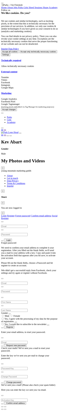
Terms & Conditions (16, 183)
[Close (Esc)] (2, 406)
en (5, 130)
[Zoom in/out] (5, 406)
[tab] (29, 60)
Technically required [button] (11, 60)
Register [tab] (11, 216)
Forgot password (22, 216)
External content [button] (9, 72)
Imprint (4, 49)
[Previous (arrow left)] (2, 409)
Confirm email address (41, 216)
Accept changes (9, 109)
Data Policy (13, 49)
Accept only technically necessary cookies (38, 52)
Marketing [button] (6, 93)
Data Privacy (13, 181)
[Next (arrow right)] (5, 409)
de (2, 130)
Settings (5, 55)
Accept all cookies (10, 52)
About (10, 175)
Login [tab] (4, 216)
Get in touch (12, 178)
